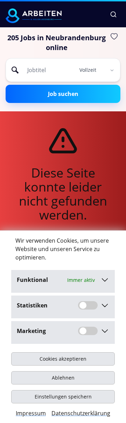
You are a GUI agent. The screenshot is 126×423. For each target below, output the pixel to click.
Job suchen (63, 94)
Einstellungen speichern (63, 396)
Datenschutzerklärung (80, 413)
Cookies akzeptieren (63, 358)
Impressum (31, 413)
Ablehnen (63, 377)
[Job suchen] (113, 14)
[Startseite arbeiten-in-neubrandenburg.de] (34, 15)
